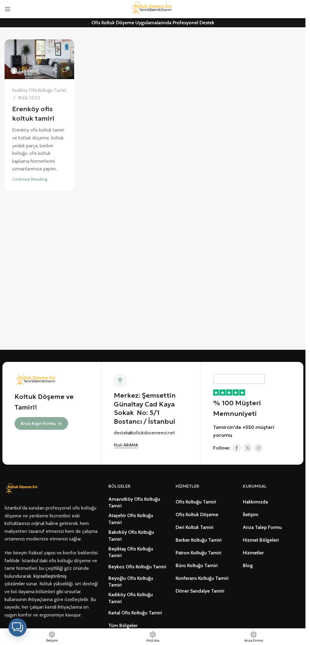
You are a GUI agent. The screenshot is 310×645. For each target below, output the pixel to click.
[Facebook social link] (236, 448)
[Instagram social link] (258, 448)
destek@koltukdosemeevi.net (144, 433)
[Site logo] (153, 9)
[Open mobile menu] (8, 9)
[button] (17, 627)
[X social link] (247, 448)
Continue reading (29, 179)
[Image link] (23, 488)
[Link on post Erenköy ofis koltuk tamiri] (39, 59)
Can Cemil (28, 70)
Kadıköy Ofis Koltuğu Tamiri (39, 90)
